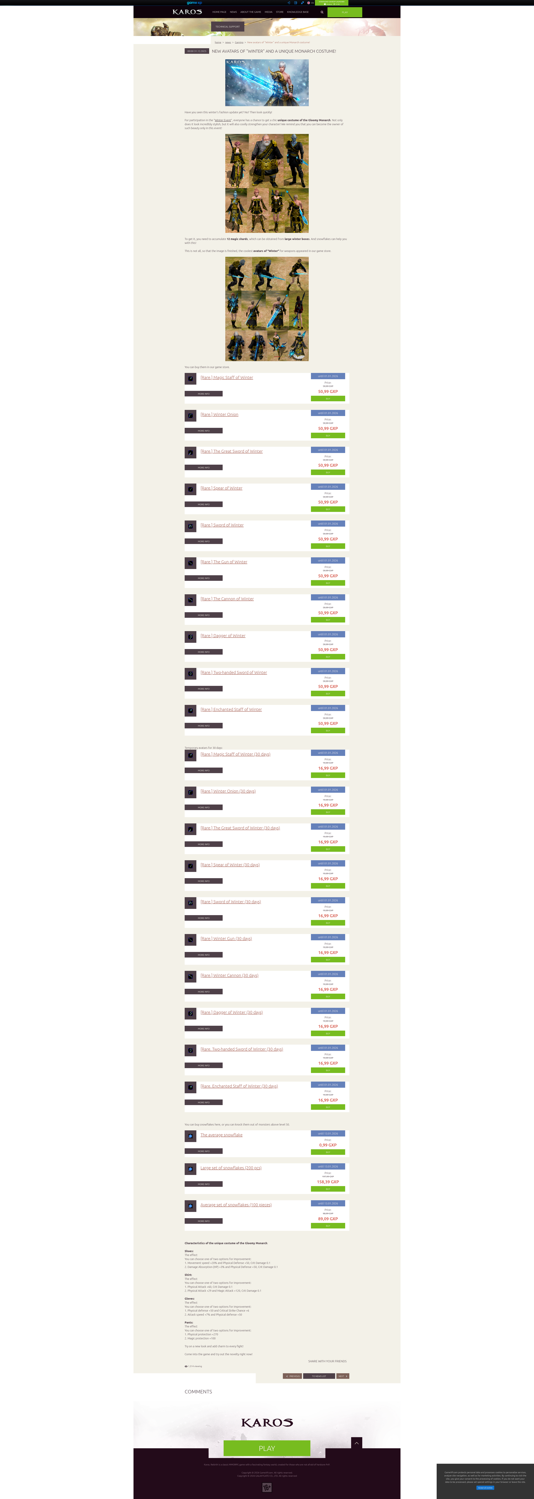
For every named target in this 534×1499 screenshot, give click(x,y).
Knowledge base (298, 11)
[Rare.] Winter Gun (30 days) (226, 938)
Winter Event (223, 120)
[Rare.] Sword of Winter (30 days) (231, 901)
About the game (250, 11)
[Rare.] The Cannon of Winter (227, 598)
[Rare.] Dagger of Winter (223, 635)
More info (204, 393)
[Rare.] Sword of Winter (222, 524)
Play (345, 12)
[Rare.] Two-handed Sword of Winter (234, 672)
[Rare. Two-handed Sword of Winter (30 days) (242, 1049)
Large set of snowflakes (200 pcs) (231, 1167)
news (228, 42)
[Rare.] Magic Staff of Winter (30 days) (235, 754)
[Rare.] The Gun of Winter (224, 561)
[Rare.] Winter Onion (219, 414)
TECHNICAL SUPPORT (228, 26)
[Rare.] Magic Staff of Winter (227, 377)
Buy (328, 398)
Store (280, 11)
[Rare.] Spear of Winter (221, 487)
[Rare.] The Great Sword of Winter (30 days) (240, 827)
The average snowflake (222, 1134)
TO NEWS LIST (319, 1376)
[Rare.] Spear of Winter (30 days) (230, 864)
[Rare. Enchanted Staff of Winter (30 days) (239, 1086)
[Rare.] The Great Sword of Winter (232, 451)
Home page (219, 11)
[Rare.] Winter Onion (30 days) (228, 791)
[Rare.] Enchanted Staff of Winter (231, 709)
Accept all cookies (485, 1487)
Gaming (239, 42)
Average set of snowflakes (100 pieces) (236, 1204)
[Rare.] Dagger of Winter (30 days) (232, 1012)
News (233, 11)
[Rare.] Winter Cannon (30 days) (230, 975)
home (218, 42)
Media (268, 11)
